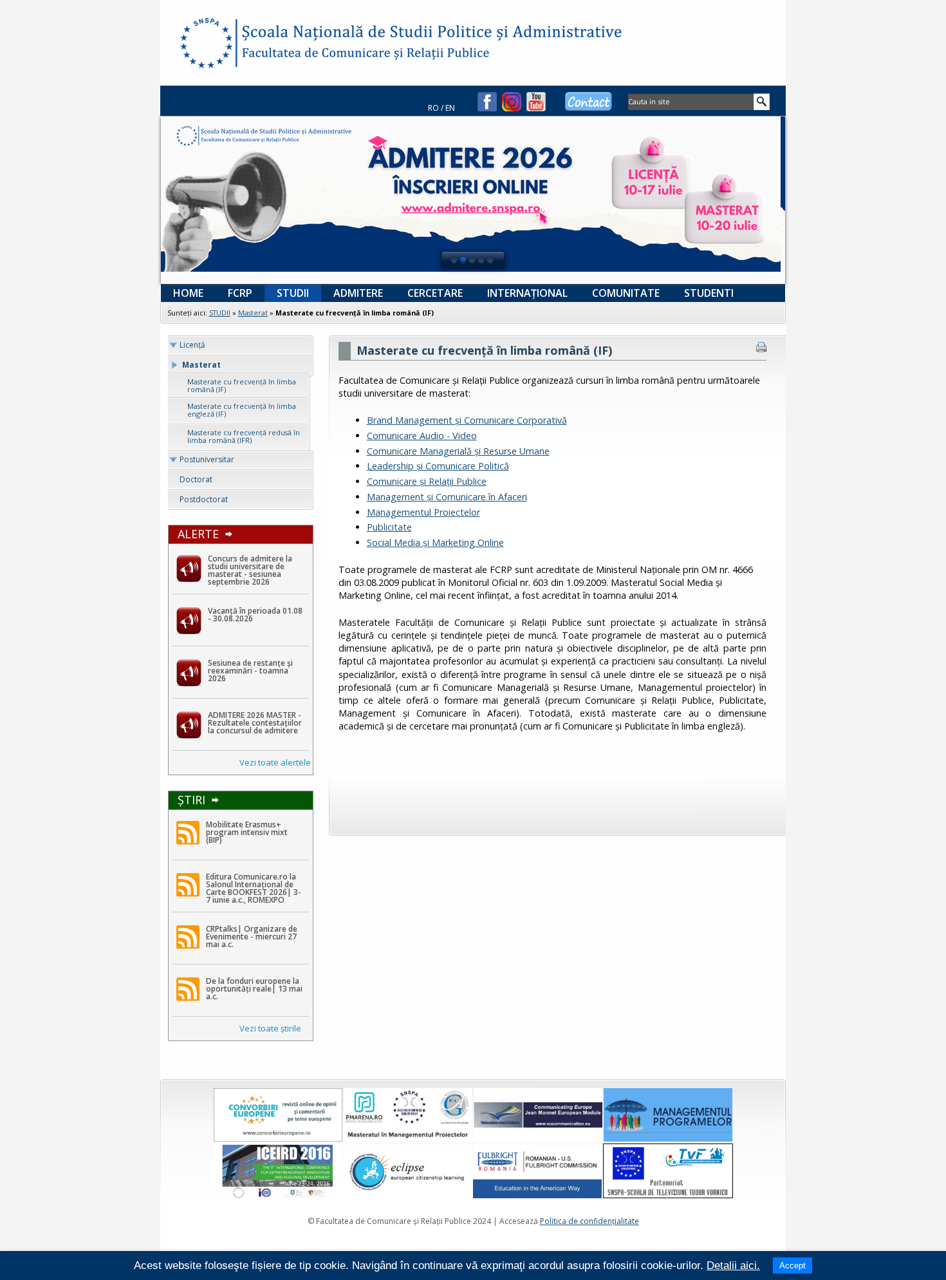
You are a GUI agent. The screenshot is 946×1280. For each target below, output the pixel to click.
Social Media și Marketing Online (435, 542)
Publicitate (389, 527)
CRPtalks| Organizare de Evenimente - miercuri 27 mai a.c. (251, 936)
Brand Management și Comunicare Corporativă (467, 420)
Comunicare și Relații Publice (427, 481)
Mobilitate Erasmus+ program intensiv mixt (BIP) (247, 832)
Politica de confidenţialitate (589, 1221)
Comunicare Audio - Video (422, 435)
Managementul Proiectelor (423, 512)
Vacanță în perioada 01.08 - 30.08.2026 (255, 614)
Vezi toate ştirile (270, 1028)
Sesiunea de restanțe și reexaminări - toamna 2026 (250, 670)
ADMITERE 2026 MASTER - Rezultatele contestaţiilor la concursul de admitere (255, 723)
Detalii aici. (733, 1265)
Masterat (253, 312)
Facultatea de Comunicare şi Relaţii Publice (205, 45)
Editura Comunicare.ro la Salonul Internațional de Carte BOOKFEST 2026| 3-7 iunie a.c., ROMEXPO (253, 888)
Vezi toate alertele (275, 762)
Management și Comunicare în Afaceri (447, 497)
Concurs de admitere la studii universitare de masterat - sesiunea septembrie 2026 (250, 570)
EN (450, 107)
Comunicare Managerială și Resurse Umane (458, 451)
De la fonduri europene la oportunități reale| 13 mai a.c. (254, 988)
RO (433, 107)
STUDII (219, 312)
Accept (792, 1265)
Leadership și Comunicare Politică (438, 466)
